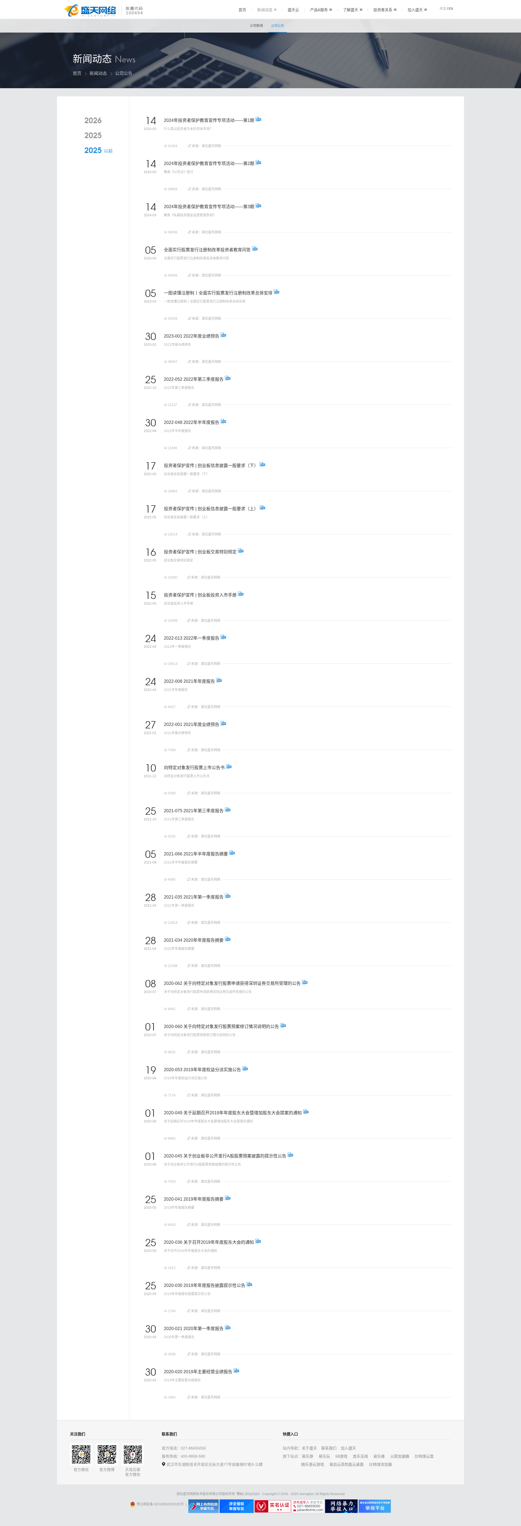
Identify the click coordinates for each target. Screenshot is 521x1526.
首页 (242, 10)
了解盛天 (350, 10)
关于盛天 (309, 1448)
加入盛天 (415, 10)
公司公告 (277, 26)
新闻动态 (264, 10)
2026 (93, 121)
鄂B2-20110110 (248, 1494)
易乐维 (379, 1456)
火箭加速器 (399, 1456)
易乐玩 (324, 1456)
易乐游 (307, 1456)
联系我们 (328, 1448)
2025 (93, 136)
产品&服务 (319, 10)
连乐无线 (360, 1456)
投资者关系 (382, 10)
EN (451, 9)
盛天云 (293, 10)
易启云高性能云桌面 (346, 1464)
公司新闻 (256, 26)
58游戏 (341, 1456)
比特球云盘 (424, 1456)
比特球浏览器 (380, 1464)
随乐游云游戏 (312, 1464)
